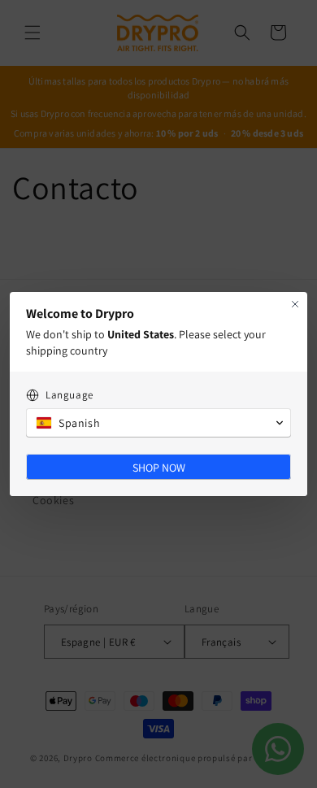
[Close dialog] (295, 304)
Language (69, 395)
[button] (158, 423)
